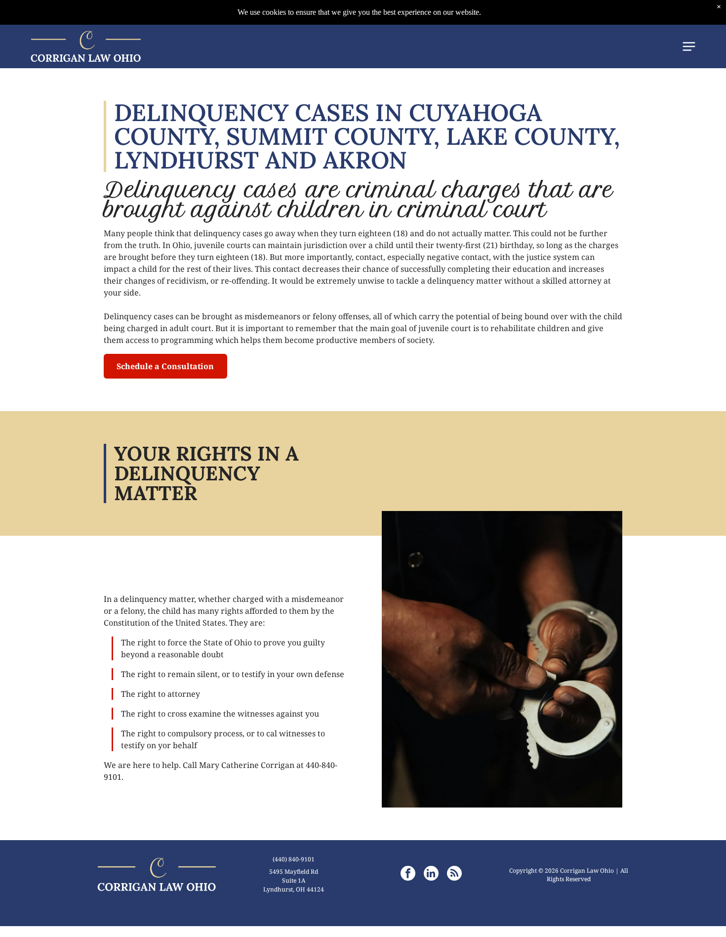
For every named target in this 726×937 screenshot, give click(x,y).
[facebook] (408, 874)
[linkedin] (431, 874)
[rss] (454, 874)
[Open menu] (689, 46)
